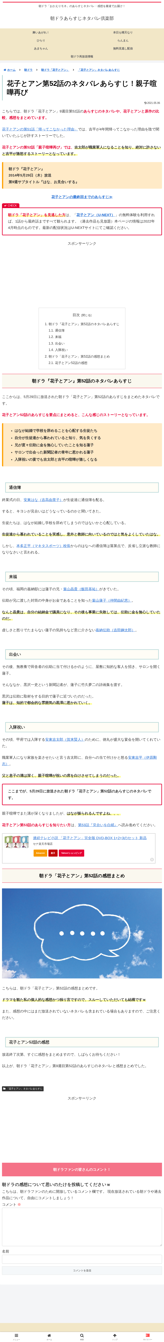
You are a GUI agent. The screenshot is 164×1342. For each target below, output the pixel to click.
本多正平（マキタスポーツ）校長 (43, 546)
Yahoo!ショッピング (71, 853)
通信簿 (60, 330)
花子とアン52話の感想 (71, 363)
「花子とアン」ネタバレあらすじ (24, 1088)
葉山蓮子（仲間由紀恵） (112, 600)
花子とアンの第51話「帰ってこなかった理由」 (40, 129)
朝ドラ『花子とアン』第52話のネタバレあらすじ (84, 324)
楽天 (53, 853)
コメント (11, 1205)
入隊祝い (61, 350)
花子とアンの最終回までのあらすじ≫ (82, 197)
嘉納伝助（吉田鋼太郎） (115, 630)
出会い (60, 343)
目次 (76, 315)
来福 (58, 337)
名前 (5, 1251)
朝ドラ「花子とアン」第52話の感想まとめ (79, 356)
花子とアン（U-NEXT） (95, 215)
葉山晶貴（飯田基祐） (81, 589)
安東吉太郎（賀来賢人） (65, 740)
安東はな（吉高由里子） (43, 500)
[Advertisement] (82, 275)
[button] (151, 832)
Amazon (40, 853)
